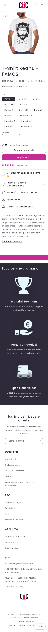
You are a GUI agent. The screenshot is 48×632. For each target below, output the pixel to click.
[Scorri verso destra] (30, 62)
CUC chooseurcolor (22, 614)
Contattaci (10, 459)
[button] (5, 5)
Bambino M (27, 121)
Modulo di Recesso (14, 519)
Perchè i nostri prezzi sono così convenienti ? (20, 484)
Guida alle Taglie (13, 502)
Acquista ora (24, 157)
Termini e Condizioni (15, 536)
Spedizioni (10, 508)
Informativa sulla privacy (25, 621)
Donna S (8, 110)
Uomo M (8, 99)
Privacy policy (11, 542)
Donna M (23, 110)
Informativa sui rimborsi (28, 617)
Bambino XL (27, 126)
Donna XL (9, 115)
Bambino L (9, 126)
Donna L (38, 110)
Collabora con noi (13, 465)
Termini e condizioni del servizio (21, 625)
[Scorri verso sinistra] (18, 62)
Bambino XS (26, 115)
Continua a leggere (12, 241)
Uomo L (36, 99)
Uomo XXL (25, 104)
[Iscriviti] (40, 441)
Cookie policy (11, 548)
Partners (9, 476)
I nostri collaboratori (14, 470)
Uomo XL (8, 104)
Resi (7, 514)
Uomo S (23, 99)
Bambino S (9, 121)
